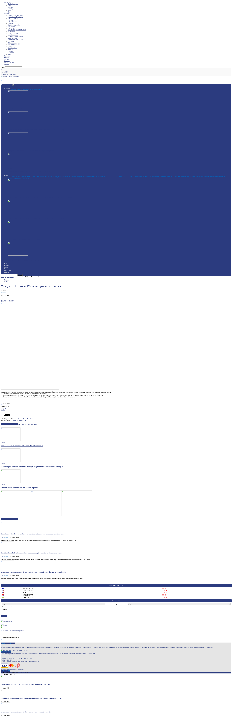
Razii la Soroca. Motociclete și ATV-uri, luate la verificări (29, 171)
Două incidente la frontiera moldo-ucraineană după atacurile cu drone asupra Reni (39, 130)
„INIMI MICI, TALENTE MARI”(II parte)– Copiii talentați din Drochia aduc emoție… (40, 197)
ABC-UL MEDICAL (14, 18)
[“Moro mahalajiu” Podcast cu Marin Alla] (18, 255)
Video (9, 54)
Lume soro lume (12, 38)
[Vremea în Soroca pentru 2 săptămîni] (12, 630)
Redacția (6, 64)
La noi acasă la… (13, 35)
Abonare (6, 59)
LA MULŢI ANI (13, 33)
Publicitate (7, 56)
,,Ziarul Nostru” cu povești (15, 15)
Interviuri (10, 7)
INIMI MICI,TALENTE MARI (17, 30)
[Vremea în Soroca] (6, 621)
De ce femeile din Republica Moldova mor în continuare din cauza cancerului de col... (32, 534)
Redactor (3, 292)
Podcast (10, 46)
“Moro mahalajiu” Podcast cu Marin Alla (23, 260)
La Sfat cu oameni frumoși (15, 36)
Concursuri (11, 23)
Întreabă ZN (11, 31)
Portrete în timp (12, 48)
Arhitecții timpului (13, 4)
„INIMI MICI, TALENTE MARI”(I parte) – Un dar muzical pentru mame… (36, 218)
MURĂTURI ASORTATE (18, 420)
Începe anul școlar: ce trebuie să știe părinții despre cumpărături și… (33, 151)
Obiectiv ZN (11, 41)
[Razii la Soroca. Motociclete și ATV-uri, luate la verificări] (18, 166)
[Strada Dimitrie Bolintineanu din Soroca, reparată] (10, 482)
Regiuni (7, 277)
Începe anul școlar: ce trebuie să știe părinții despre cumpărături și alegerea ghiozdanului (33, 572)
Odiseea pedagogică (13, 43)
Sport (9, 10)
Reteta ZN (11, 51)
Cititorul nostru (12, 22)
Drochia (10, 194)
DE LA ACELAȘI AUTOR (27, 424)
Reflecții (10, 49)
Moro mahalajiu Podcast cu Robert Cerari (24, 239)
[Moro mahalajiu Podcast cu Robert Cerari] (18, 234)
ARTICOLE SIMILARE (9, 424)
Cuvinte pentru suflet (14, 25)
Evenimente (7, 2)
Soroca (10, 168)
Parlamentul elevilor (13, 44)
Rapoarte (7, 61)
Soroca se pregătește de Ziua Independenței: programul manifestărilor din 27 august (32, 467)
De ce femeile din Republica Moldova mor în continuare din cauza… (33, 109)
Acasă (2, 277)
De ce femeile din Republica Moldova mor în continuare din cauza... (26, 684)
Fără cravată (11, 26)
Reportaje (11, 9)
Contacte (6, 57)
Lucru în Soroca (9, 62)
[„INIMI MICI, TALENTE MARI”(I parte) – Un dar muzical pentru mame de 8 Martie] (18, 213)
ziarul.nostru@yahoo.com (16, 669)
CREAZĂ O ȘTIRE (8, 643)
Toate (9, 89)
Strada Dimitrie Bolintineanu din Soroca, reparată (19, 488)
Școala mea (11, 52)
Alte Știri (10, 20)
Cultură (10, 5)
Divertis (6, 13)
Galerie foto (11, 28)
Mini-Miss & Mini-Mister (15, 39)
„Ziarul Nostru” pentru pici (15, 17)
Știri (9, 12)
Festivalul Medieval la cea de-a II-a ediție (23, 419)
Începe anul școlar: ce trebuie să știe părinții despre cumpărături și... (26, 712)
